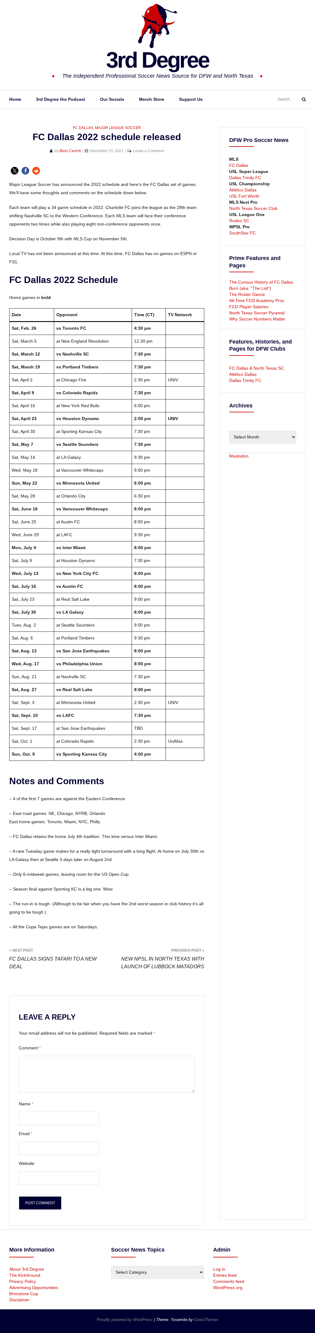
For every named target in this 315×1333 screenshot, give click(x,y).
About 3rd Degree (26, 1269)
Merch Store (151, 99)
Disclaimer (19, 1299)
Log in (219, 1269)
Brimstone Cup (23, 1293)
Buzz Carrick (70, 151)
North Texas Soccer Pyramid (257, 312)
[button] (14, 171)
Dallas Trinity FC (245, 177)
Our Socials (112, 99)
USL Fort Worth (244, 196)
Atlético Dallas (243, 189)
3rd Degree (157, 60)
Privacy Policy (22, 1281)
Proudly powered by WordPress (125, 1319)
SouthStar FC (242, 232)
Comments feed (228, 1281)
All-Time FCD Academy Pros (256, 300)
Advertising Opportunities (33, 1287)
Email (25, 1133)
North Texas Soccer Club (253, 208)
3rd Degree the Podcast (60, 99)
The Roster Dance (247, 294)
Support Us (191, 99)
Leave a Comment (148, 151)
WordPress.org (227, 1287)
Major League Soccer (118, 128)
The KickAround (24, 1275)
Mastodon (239, 456)
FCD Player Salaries (249, 306)
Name (26, 1103)
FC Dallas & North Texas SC (256, 368)
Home (15, 99)
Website (26, 1163)
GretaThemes (206, 1319)
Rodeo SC (239, 220)
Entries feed (225, 1275)
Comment (30, 1047)
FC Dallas (83, 128)
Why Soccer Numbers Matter (257, 319)
